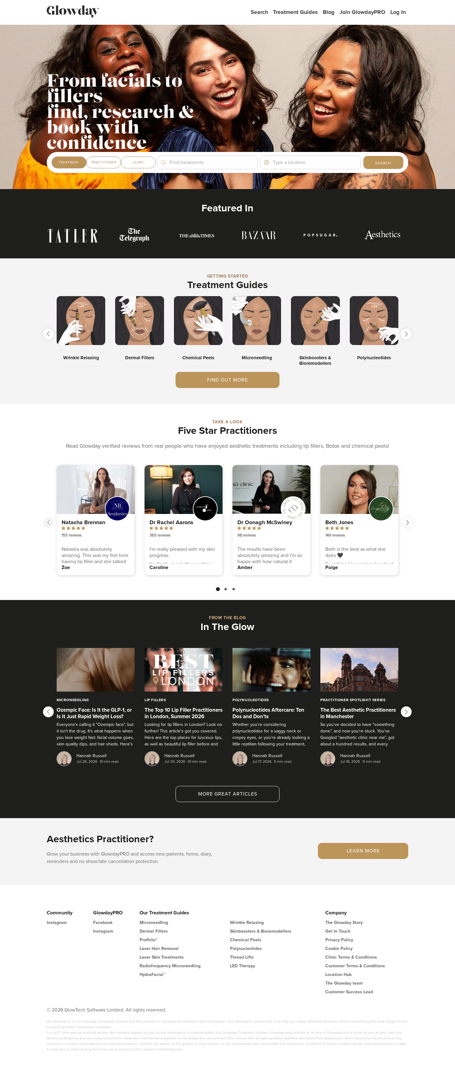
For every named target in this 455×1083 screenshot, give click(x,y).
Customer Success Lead (349, 992)
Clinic (138, 162)
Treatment (69, 162)
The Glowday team (344, 983)
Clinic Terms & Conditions (351, 957)
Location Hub (338, 974)
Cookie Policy (339, 948)
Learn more (363, 851)
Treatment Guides (295, 12)
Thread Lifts (242, 957)
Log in (398, 12)
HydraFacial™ (152, 974)
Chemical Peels (245, 940)
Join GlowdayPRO (362, 12)
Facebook (102, 922)
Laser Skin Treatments (162, 957)
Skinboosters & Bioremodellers (260, 931)
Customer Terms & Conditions (355, 966)
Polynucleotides (246, 948)
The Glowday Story (344, 922)
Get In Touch (337, 931)
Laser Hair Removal (159, 948)
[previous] (48, 522)
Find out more (227, 380)
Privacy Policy (339, 940)
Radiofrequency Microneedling (170, 966)
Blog (329, 12)
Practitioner (103, 162)
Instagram (57, 922)
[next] (407, 522)
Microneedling (154, 922)
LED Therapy (242, 966)
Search (259, 12)
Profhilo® (149, 940)
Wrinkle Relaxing (247, 922)
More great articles (227, 794)
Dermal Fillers (154, 931)
